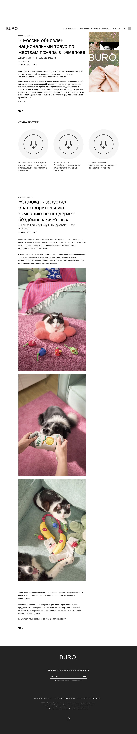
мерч (54, 619)
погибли (63, 81)
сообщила (43, 77)
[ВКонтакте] (34, 65)
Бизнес (87, 28)
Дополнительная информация (89, 698)
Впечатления (106, 28)
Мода (65, 28)
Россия (21, 102)
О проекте (48, 698)
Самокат (62, 619)
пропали (79, 84)
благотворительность (28, 619)
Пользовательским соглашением (58, 709)
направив (59, 95)
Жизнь (29, 35)
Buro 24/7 (26, 62)
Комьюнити (95, 28)
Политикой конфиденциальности (78, 709)
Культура (79, 28)
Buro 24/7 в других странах (64, 698)
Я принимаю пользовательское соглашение (69, 680)
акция (48, 619)
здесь (75, 92)
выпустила (45, 605)
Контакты (38, 698)
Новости (116, 28)
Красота (71, 28)
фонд (42, 619)
